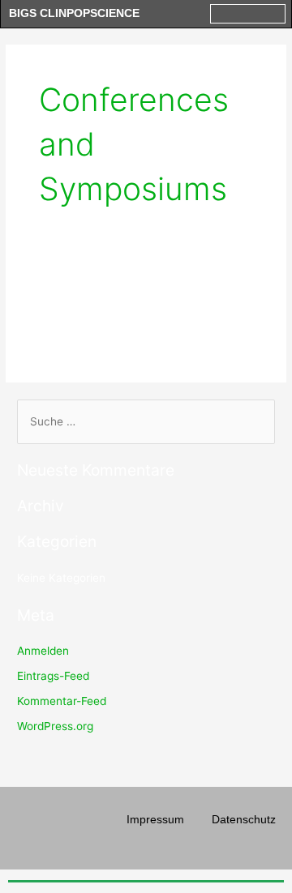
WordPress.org (55, 726)
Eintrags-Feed (53, 675)
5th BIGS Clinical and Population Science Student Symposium (137, 309)
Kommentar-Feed (61, 700)
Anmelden (43, 650)
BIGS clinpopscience (74, 12)
